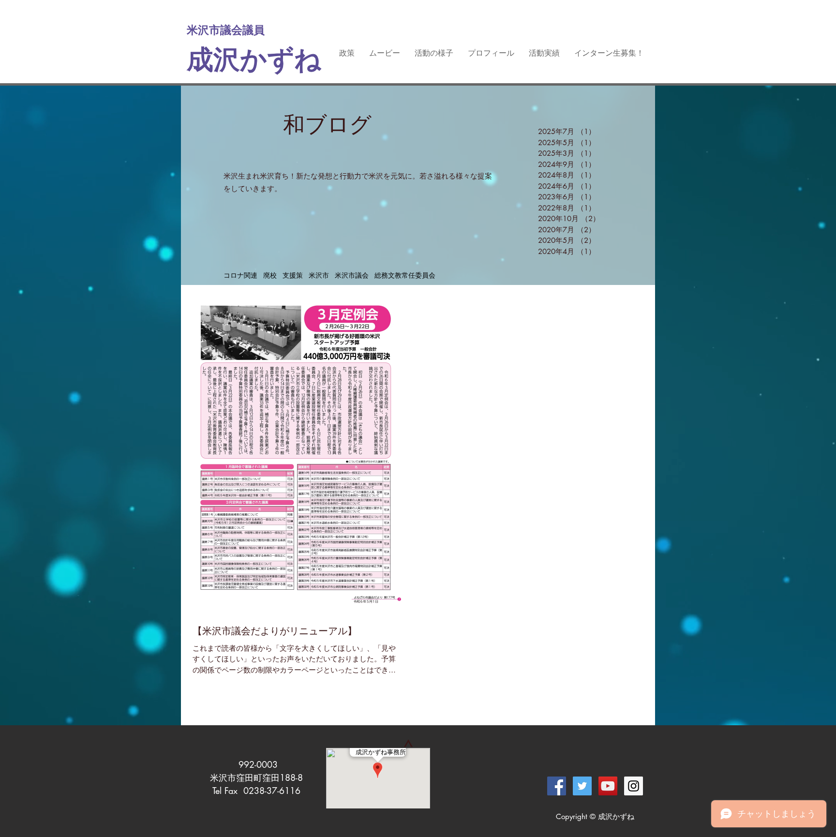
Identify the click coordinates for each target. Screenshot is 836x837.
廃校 (270, 275)
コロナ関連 (240, 275)
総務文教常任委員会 (404, 275)
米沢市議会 (352, 275)
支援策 (293, 275)
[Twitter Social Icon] (582, 786)
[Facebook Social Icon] (556, 786)
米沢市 (319, 275)
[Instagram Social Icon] (633, 786)
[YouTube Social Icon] (607, 786)
